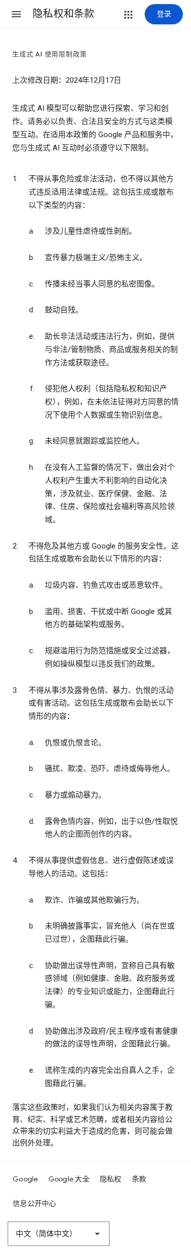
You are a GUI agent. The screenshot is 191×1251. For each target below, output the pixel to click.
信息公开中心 (35, 1203)
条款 (139, 1178)
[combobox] (59, 1234)
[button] (16, 14)
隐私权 (111, 1178)
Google (25, 1178)
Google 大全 (69, 1178)
